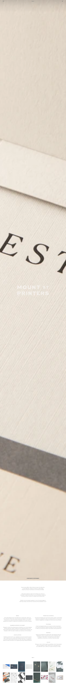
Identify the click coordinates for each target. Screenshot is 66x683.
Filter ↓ (33, 657)
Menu (33, 1)
